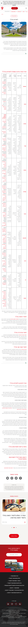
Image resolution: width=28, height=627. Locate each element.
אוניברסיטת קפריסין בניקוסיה (4, 187)
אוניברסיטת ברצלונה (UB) (4, 155)
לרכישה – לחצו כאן (14, 554)
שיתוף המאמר (14, 474)
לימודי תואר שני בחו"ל (20, 347)
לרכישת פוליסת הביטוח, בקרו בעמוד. (15, 467)
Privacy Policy (22, 623)
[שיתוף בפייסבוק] (20, 478)
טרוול (23, 11)
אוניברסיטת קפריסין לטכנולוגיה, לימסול (4, 197)
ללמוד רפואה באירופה (14, 319)
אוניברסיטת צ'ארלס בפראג (4, 254)
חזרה (2, 14)
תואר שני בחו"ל (24, 349)
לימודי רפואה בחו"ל (21, 317)
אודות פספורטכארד (14, 575)
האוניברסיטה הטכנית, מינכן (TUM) (4, 164)
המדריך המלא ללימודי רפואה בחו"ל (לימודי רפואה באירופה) (14, 516)
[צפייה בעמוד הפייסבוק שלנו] (16, 603)
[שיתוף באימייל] (7, 478)
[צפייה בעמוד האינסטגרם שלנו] (12, 603)
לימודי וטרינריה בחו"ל (20, 332)
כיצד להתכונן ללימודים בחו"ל (18, 383)
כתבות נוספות (14, 496)
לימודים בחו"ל (13, 11)
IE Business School (4, 139)
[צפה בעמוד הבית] (6, 8)
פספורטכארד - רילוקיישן (14, 587)
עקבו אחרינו (14, 600)
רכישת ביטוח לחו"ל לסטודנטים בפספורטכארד (18, 458)
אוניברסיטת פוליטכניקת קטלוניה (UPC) (4, 148)
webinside (9, 622)
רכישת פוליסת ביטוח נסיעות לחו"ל (14, 549)
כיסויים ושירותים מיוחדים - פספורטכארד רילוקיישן (14, 590)
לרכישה (15, 8)
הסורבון (4, 101)
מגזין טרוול (19, 11)
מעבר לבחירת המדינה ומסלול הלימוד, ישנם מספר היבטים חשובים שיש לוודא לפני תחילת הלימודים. (15, 386)
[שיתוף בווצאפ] (11, 478)
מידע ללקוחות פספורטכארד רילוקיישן (14, 592)
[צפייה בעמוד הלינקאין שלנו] (20, 603)
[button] (14, 527)
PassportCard (14, 622)
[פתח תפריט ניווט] (26, 8)
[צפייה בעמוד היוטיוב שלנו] (8, 603)
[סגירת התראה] (2, 3)
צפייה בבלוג (14, 536)
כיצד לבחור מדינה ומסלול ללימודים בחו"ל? (14, 72)
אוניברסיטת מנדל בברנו (4, 270)
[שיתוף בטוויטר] (16, 478)
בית (26, 11)
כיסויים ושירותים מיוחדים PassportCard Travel (14, 585)
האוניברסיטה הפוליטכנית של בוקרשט (4, 303)
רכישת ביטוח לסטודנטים (8, 467)
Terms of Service (13, 624)
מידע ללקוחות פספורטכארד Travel (14, 583)
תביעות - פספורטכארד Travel (14, 580)
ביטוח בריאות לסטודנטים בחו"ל (18, 447)
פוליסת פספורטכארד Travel (14, 578)
